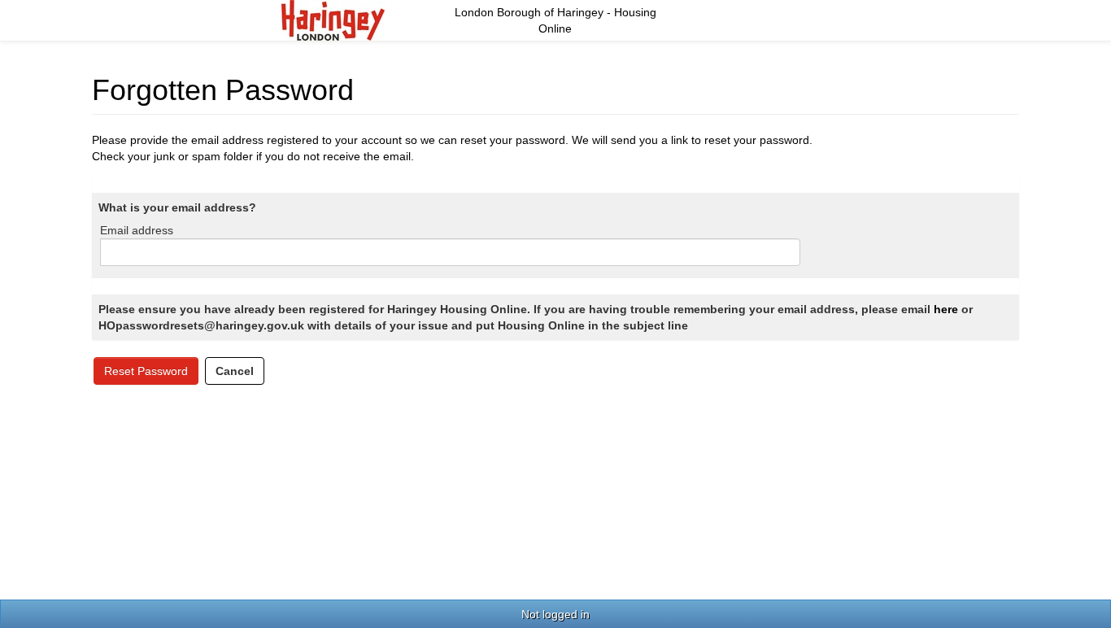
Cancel (235, 370)
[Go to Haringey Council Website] (333, 19)
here (946, 309)
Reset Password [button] (146, 370)
